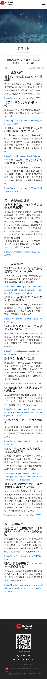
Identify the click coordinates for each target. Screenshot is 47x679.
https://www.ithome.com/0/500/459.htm (22, 156)
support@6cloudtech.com (24, 659)
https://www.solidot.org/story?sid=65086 (22, 383)
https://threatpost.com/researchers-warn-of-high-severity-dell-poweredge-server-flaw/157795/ (23, 588)
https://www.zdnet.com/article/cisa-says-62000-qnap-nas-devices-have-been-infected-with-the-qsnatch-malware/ (23, 476)
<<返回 (5, 68)
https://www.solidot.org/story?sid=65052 (22, 515)
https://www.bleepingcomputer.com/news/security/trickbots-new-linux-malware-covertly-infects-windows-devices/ (23, 289)
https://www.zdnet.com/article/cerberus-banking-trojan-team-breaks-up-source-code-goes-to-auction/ (23, 412)
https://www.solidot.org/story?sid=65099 (22, 98)
